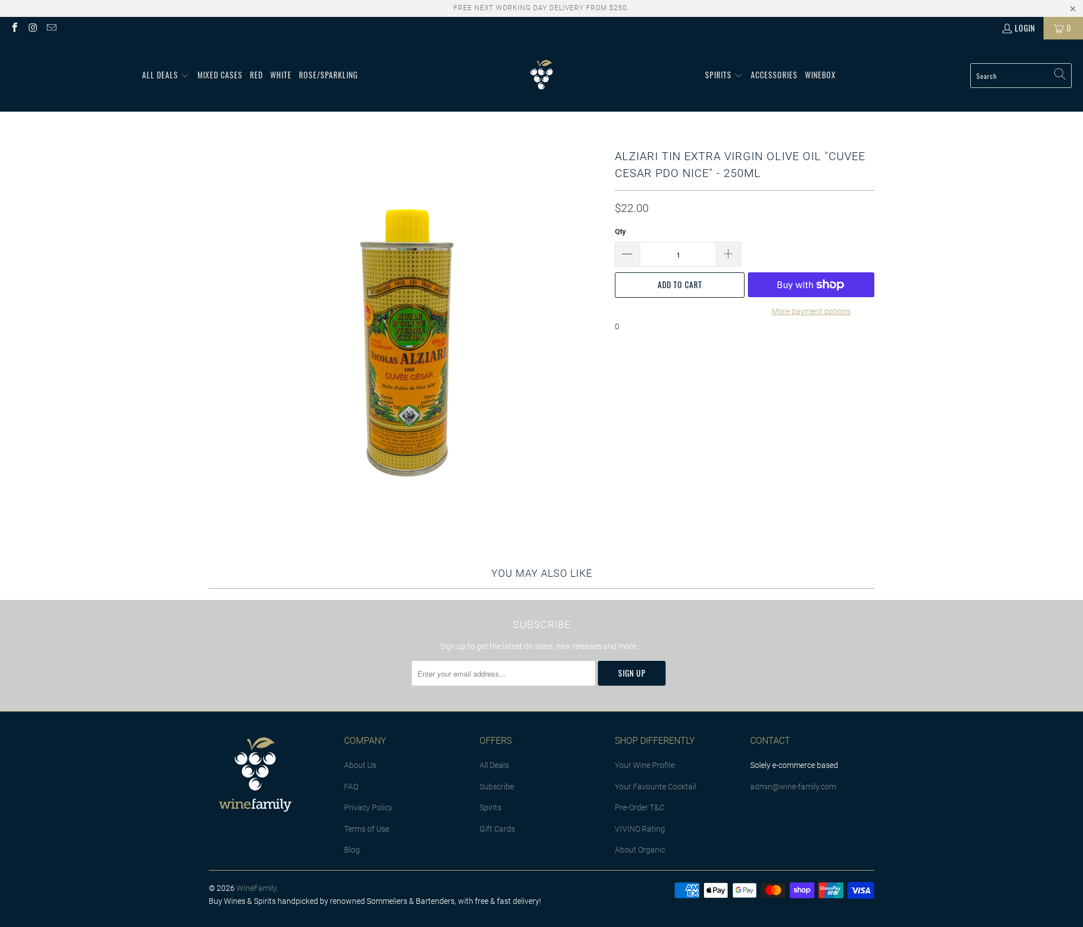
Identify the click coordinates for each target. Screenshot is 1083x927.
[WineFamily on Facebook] (14, 28)
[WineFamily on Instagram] (32, 28)
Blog (352, 849)
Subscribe (496, 786)
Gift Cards (497, 828)
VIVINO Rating (640, 828)
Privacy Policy (368, 807)
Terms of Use (366, 828)
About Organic (640, 849)
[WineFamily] (541, 75)
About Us (360, 765)
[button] (166, 75)
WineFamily (256, 888)
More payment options (811, 311)
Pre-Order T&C (639, 807)
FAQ (351, 786)
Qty (620, 231)
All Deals (494, 765)
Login (1025, 28)
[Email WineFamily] (50, 28)
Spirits (490, 807)
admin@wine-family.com (793, 786)
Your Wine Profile (645, 765)
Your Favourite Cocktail (655, 786)
